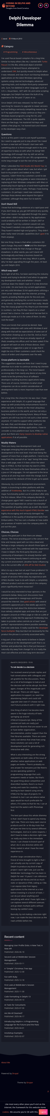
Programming (11, 52)
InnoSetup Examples (13, 1033)
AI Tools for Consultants (15, 1005)
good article (29, 601)
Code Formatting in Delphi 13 (17, 996)
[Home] (3, 5)
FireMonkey (17, 490)
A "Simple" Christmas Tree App (18, 968)
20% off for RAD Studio (34, 565)
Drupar (30, 1082)
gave (43, 233)
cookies (5, 1112)
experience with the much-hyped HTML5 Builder (23, 510)
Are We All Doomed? (13, 1013)
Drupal (15, 1073)
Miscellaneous (30, 52)
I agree (43, 1112)
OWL (14, 71)
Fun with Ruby (10, 977)
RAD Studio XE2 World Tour (32, 166)
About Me (5, 1062)
